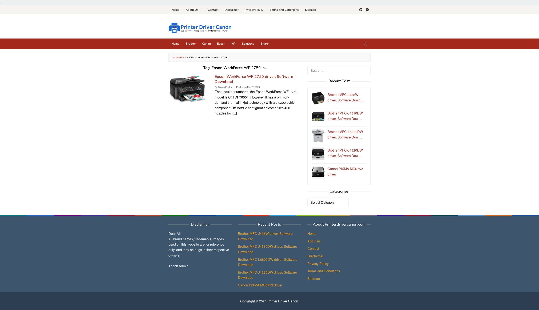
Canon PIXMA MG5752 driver (260, 285)
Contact (313, 248)
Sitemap (313, 278)
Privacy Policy (318, 263)
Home (311, 233)
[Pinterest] (361, 9)
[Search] (365, 44)
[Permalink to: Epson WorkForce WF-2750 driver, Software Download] (187, 87)
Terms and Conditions (323, 271)
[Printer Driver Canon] (200, 27)
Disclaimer (315, 256)
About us (314, 241)
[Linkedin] (367, 9)
